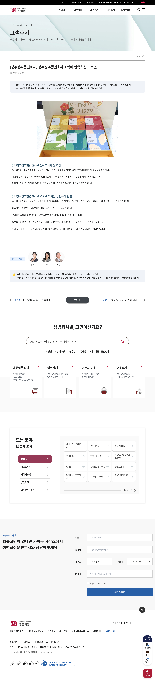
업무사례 (78, 10)
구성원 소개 (109, 10)
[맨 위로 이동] (142, 610)
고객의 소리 (90, 2)
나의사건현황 (76, 2)
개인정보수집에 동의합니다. (100, 583)
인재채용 (130, 2)
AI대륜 (142, 2)
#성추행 (71, 351)
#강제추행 (60, 351)
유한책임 (63, 631)
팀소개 (62, 10)
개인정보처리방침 (35, 631)
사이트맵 (97, 631)
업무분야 (94, 10)
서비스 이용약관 (16, 631)
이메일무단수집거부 (80, 631)
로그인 (63, 2)
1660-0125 (111, 2)
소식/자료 (125, 10)
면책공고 (51, 631)
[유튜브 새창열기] (30, 663)
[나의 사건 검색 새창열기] (12, 663)
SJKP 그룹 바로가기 (122, 623)
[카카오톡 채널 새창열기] (24, 663)
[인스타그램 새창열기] (36, 663)
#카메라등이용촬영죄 (99, 351)
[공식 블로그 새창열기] (18, 663)
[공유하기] (143, 57)
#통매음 (82, 351)
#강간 (49, 351)
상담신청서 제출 (120, 592)
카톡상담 (147, 655)
